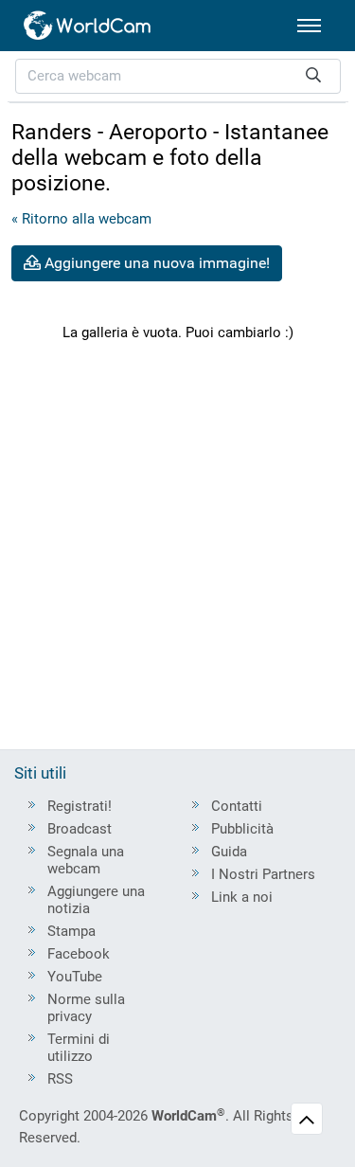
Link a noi (242, 897)
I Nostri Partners (263, 874)
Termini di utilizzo (78, 1048)
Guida (229, 851)
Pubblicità (242, 828)
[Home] (88, 26)
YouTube (74, 976)
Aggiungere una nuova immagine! (155, 263)
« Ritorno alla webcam (81, 218)
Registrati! (79, 806)
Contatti (236, 806)
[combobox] (178, 76)
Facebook (78, 953)
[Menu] (309, 25)
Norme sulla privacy (86, 1008)
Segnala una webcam (85, 860)
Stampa (71, 931)
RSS (60, 1078)
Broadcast (79, 828)
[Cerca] (313, 76)
